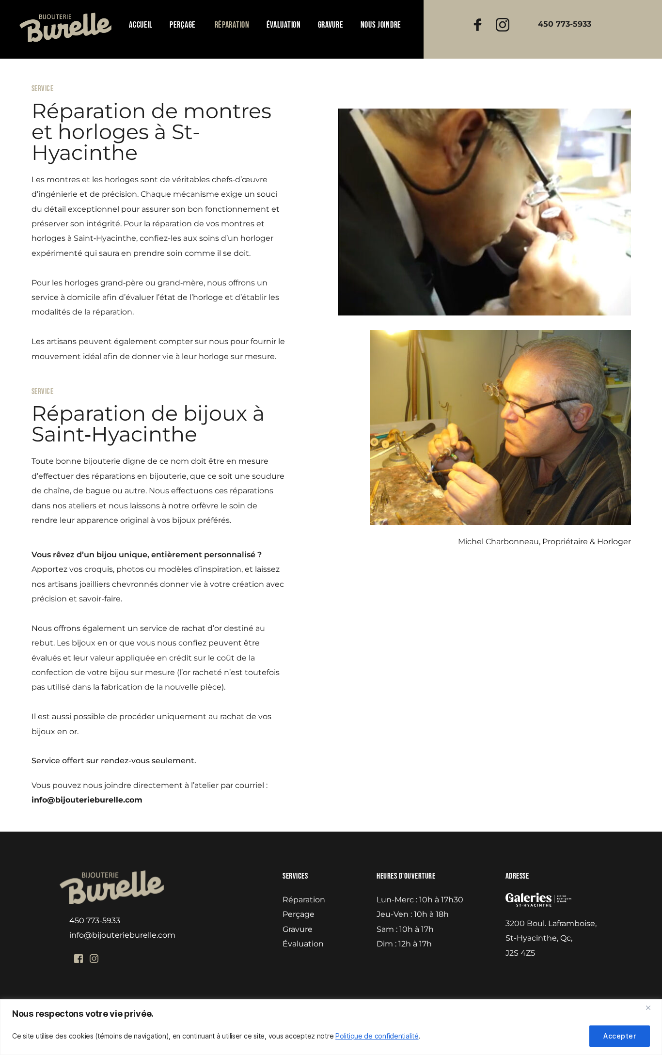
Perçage (299, 914)
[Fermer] (652, 1007)
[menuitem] (140, 24)
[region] (331, 1027)
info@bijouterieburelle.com (122, 935)
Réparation (304, 899)
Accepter (619, 1036)
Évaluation (303, 943)
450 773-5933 (94, 920)
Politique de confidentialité (376, 1036)
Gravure (298, 929)
